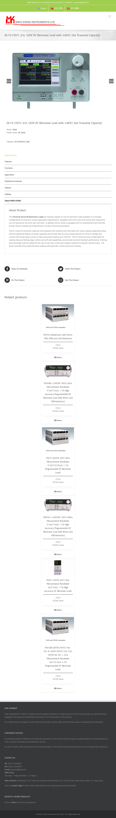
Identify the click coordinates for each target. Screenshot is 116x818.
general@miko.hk (82, 2)
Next (112, 81)
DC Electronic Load (22, 141)
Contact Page (16, 785)
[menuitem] (41, 8)
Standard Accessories (13, 181)
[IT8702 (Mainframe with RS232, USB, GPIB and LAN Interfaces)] (58, 316)
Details (59, 357)
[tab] (58, 155)
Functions (9, 168)
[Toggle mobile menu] (109, 16)
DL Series (21, 132)
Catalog (8, 194)
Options (8, 187)
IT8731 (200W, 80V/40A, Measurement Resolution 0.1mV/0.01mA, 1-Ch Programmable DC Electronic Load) (58, 465)
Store (13, 802)
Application (9, 174)
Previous (9, 81)
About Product (10, 155)
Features (8, 161)
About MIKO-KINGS (13, 200)
